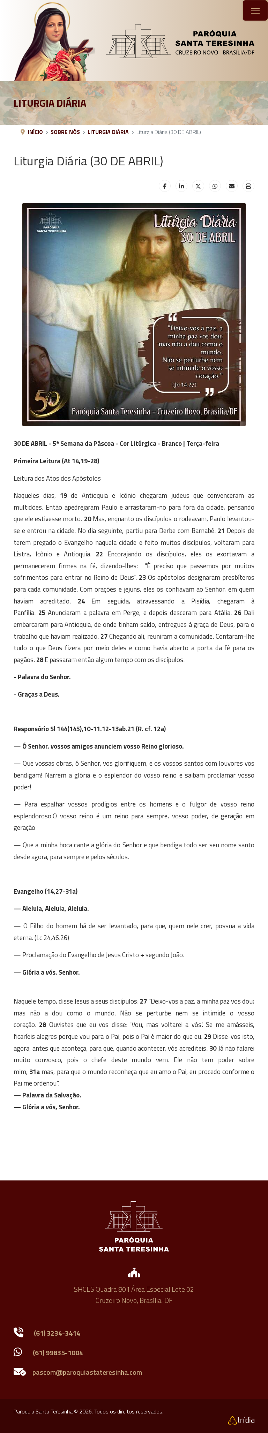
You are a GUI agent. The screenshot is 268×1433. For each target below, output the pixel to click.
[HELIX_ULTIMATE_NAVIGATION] (255, 10)
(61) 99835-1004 (58, 1352)
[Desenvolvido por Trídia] (241, 1420)
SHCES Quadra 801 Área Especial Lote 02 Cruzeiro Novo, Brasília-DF (134, 1295)
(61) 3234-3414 (57, 1333)
